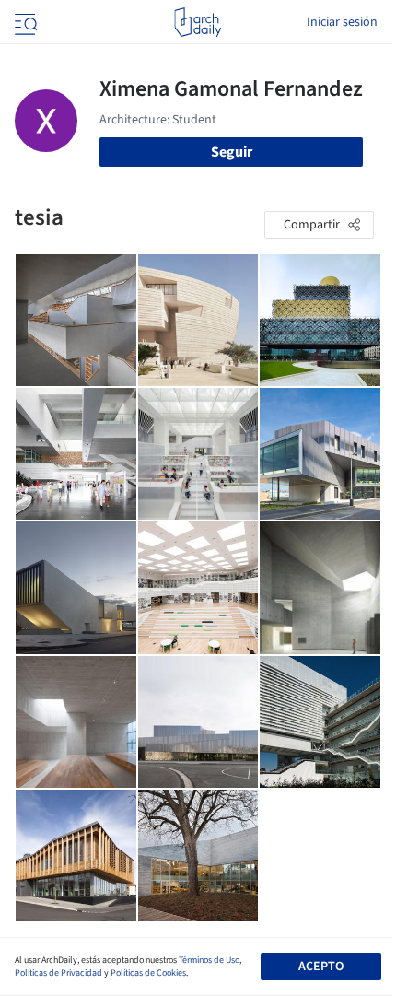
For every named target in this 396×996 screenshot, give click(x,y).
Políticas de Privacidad (58, 973)
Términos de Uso (209, 960)
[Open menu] (24, 22)
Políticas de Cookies (148, 973)
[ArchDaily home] (197, 22)
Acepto (321, 966)
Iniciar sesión (342, 22)
